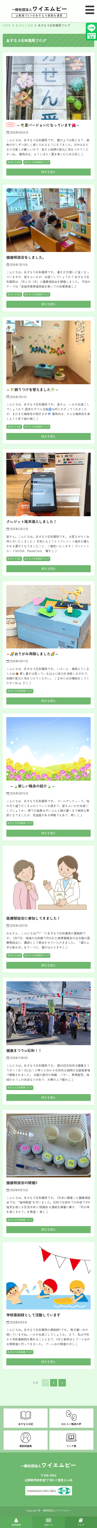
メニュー (89, 10)
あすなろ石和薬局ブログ (36, 162)
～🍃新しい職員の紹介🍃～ (30, 786)
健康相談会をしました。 (26, 257)
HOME (7, 25)
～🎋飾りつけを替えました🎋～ (32, 389)
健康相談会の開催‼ (21, 1182)
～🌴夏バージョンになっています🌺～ (48, 125)
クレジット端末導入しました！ (31, 521)
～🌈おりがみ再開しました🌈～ (32, 653)
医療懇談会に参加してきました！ (33, 918)
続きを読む (48, 172)
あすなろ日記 (24, 25)
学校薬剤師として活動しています (33, 1315)
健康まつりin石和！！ (24, 1050)
